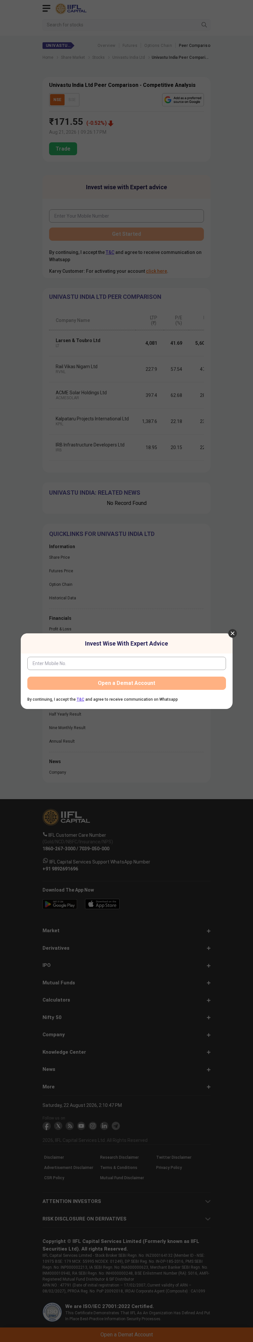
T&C (80, 699)
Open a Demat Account (126, 683)
